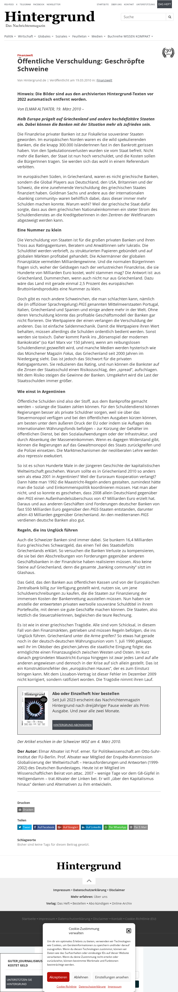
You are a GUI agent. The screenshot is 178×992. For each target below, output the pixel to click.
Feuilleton (79, 36)
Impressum (115, 986)
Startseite (103, 4)
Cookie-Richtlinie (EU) (140, 919)
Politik (8, 36)
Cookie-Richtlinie (67, 986)
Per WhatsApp (117, 827)
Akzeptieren (58, 977)
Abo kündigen (99, 903)
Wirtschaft (25, 36)
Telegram (25, 4)
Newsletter (53, 4)
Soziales (61, 36)
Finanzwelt (104, 80)
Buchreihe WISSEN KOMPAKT (129, 36)
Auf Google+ (70, 827)
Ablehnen (81, 977)
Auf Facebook (45, 827)
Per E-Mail (140, 827)
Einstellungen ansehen (112, 977)
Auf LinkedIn (93, 827)
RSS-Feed (9, 4)
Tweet (26, 827)
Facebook (38, 4)
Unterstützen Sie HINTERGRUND (19, 982)
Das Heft (164, 4)
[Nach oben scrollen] (89, 881)
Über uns (116, 4)
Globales (44, 36)
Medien (97, 36)
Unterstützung (145, 4)
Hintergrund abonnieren (72, 725)
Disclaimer (117, 890)
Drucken (27, 809)
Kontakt (129, 4)
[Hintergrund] (50, 17)
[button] (129, 931)
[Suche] (170, 17)
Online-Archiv (122, 903)
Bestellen (79, 903)
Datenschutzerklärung (92, 986)
